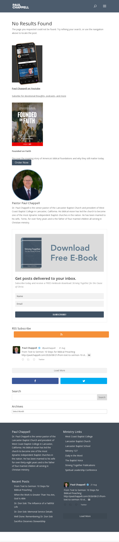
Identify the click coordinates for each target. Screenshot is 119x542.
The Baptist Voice (74, 460)
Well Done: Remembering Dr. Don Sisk (33, 516)
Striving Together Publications (80, 465)
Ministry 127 (71, 450)
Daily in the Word (73, 455)
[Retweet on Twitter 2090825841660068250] (29, 360)
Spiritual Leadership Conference (81, 470)
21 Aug (62, 348)
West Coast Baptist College (79, 436)
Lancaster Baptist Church (77, 441)
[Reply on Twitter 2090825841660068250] (23, 360)
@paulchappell (48, 348)
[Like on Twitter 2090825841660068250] (35, 360)
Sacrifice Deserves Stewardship (29, 521)
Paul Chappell (29, 347)
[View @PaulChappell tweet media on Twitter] (89, 355)
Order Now (21, 162)
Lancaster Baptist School (77, 446)
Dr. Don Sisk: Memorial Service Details (33, 511)
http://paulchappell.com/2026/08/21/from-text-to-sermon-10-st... (54, 355)
